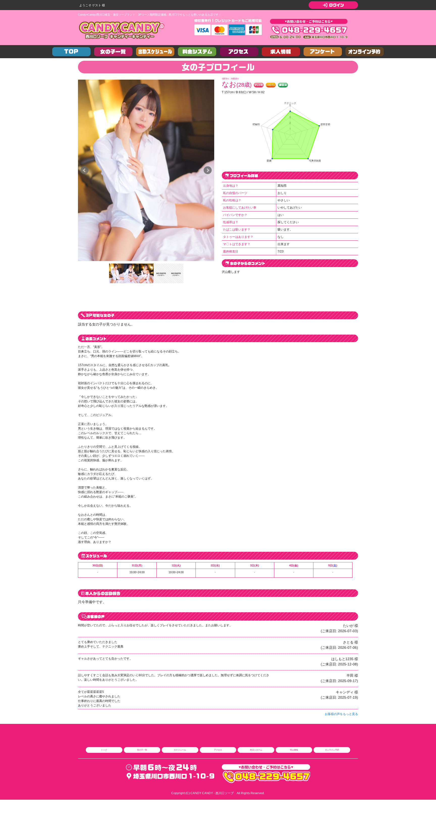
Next (208, 170)
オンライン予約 (332, 750)
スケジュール (180, 750)
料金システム (256, 750)
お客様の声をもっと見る (341, 714)
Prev (84, 170)
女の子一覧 (142, 750)
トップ (104, 750)
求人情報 (294, 750)
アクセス (218, 750)
